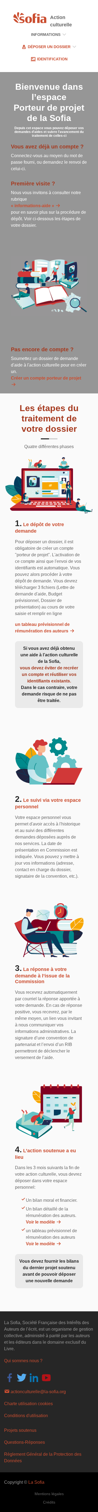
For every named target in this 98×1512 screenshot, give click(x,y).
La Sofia (36, 1482)
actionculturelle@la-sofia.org (38, 1391)
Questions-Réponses (24, 1442)
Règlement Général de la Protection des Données (42, 1457)
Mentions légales (49, 1494)
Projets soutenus (20, 1430)
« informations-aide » (33, 205)
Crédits (49, 1502)
